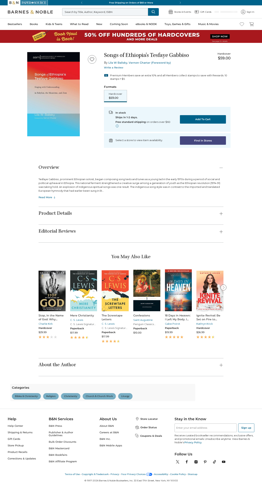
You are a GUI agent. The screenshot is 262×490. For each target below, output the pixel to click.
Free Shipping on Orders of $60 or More (131, 2)
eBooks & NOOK (146, 24)
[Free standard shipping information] (117, 126)
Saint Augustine (143, 320)
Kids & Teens (54, 24)
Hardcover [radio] (115, 96)
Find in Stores (203, 140)
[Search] (166, 12)
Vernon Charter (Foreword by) (150, 62)
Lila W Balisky (117, 62)
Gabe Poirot (172, 324)
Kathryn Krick (204, 324)
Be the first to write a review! (131, 434)
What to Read (79, 24)
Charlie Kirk (46, 324)
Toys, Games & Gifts (177, 24)
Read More (45, 197)
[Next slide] (223, 288)
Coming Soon (119, 24)
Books (34, 24)
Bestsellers (15, 24)
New (99, 24)
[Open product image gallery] (53, 94)
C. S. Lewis (76, 320)
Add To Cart (203, 119)
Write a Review (113, 67)
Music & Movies (208, 24)
